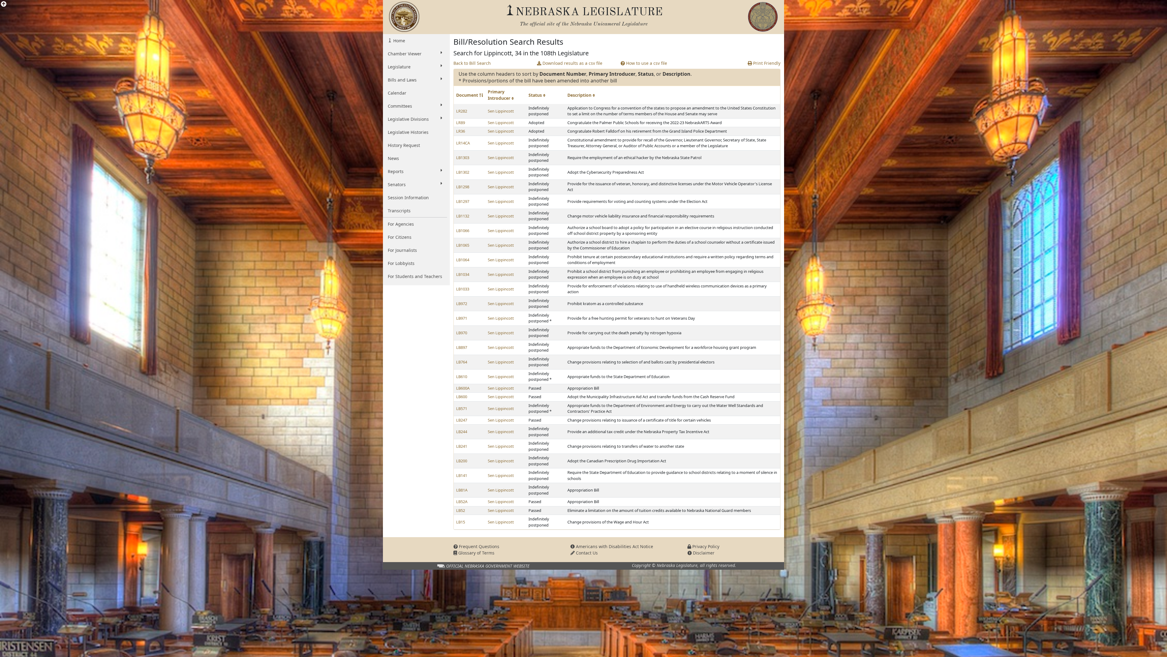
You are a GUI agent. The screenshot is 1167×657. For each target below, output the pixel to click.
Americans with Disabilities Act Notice (614, 546)
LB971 (461, 318)
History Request (404, 145)
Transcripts (399, 211)
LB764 (461, 362)
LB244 (461, 431)
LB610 (461, 376)
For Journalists (402, 250)
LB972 (461, 303)
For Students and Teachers (415, 276)
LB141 (461, 475)
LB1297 (462, 201)
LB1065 (462, 245)
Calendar (397, 93)
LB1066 (462, 230)
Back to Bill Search (472, 63)
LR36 (460, 131)
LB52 (460, 510)
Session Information (408, 197)
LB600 (461, 396)
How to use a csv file (646, 63)
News (393, 158)
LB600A (463, 388)
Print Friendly (766, 63)
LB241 (461, 446)
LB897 (461, 347)
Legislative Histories (408, 132)
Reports (396, 171)
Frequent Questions (478, 546)
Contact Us (586, 553)
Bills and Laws (402, 80)
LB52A (461, 501)
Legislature (399, 67)
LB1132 (462, 216)
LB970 (461, 332)
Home (398, 40)
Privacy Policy (705, 546)
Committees (400, 106)
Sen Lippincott (501, 111)
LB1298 (462, 186)
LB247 (461, 420)
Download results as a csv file (571, 63)
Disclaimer (703, 553)
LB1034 (462, 274)
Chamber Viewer (405, 54)
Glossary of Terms (475, 553)
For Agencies (401, 224)
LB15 (460, 522)
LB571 (461, 408)
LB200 (461, 461)
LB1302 (462, 172)
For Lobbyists (401, 263)
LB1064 (462, 259)
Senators (397, 184)
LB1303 (462, 157)
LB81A (461, 490)
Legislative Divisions (408, 119)
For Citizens (399, 237)
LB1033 (462, 289)
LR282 (461, 111)
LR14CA (463, 143)
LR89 (460, 122)
